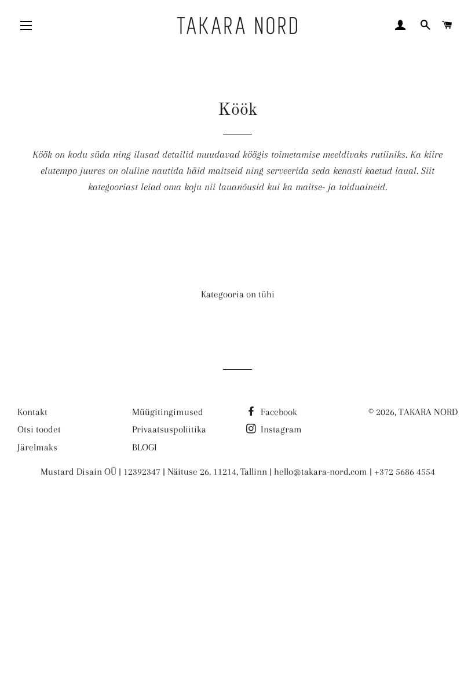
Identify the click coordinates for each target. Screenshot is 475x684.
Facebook (277, 411)
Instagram (280, 429)
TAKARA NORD (428, 411)
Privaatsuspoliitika (169, 429)
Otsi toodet (39, 429)
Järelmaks (37, 447)
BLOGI (144, 447)
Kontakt (32, 411)
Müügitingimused (167, 411)
